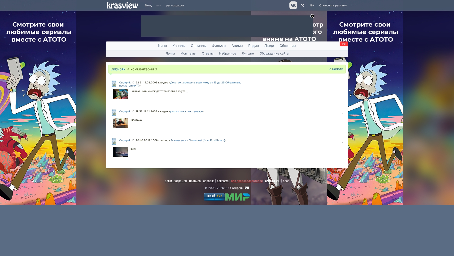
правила (195, 181)
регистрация (175, 5)
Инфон (237, 188)
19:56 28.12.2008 (146, 111)
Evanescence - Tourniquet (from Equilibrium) (197, 140)
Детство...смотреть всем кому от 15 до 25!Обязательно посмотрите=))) (180, 84)
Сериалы (198, 45)
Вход (148, 5)
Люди (269, 45)
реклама (223, 181)
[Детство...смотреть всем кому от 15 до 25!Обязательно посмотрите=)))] (120, 94)
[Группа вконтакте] (293, 8)
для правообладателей (247, 181)
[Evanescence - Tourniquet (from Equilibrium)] (120, 152)
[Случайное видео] (302, 5)
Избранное (227, 53)
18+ (312, 5)
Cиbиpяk (117, 69)
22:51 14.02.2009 (146, 82)
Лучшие (248, 53)
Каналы (178, 45)
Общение (287, 45)
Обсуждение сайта (274, 53)
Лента (170, 53)
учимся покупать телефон (186, 111)
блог (286, 181)
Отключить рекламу (333, 5)
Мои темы (188, 53)
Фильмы (219, 45)
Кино (162, 45)
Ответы (208, 53)
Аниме (237, 45)
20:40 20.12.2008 (147, 140)
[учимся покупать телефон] (120, 123)
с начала (336, 69)
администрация (176, 181)
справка (208, 181)
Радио (253, 45)
